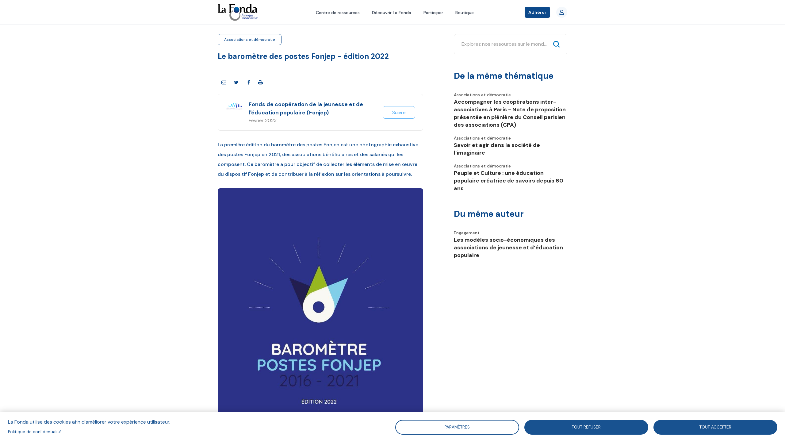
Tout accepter (715, 426)
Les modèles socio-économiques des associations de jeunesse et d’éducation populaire (508, 247)
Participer (433, 12)
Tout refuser (586, 426)
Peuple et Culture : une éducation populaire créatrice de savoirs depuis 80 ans (508, 180)
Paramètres (457, 426)
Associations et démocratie (249, 39)
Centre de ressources (338, 12)
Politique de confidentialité (35, 431)
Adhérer (537, 12)
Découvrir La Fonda (391, 12)
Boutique (464, 12)
